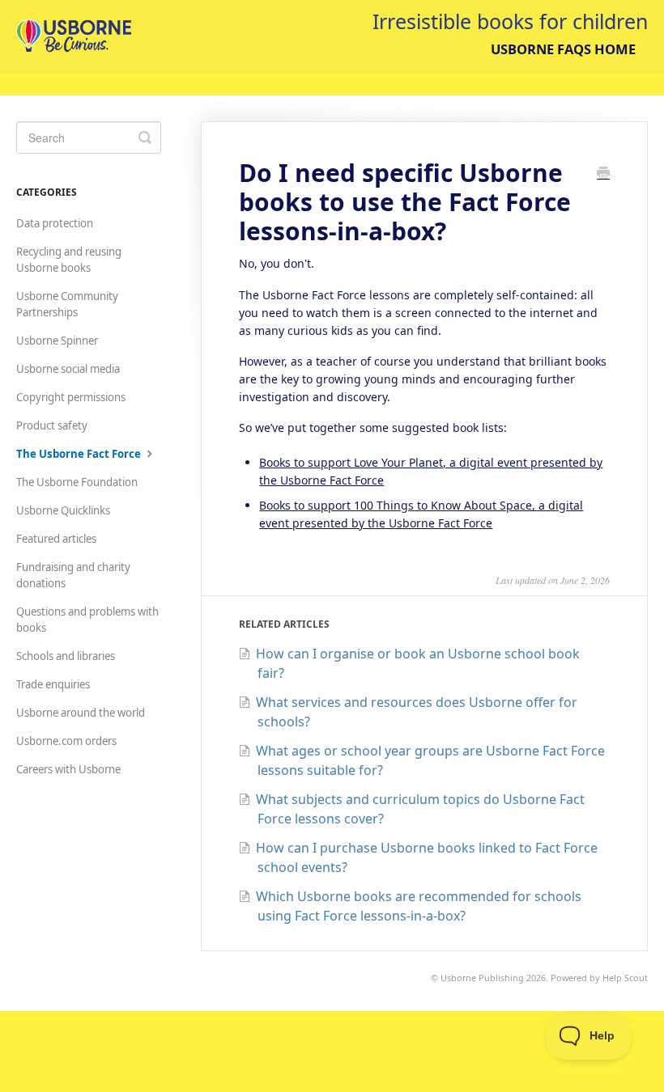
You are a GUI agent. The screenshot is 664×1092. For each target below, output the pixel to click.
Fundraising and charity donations (73, 575)
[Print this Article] (603, 174)
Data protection (54, 223)
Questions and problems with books (87, 619)
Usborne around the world (80, 712)
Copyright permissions (71, 397)
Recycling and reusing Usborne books (68, 259)
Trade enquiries (53, 684)
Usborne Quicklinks (63, 510)
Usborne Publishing (482, 977)
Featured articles (56, 538)
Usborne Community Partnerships (67, 304)
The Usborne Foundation (77, 482)
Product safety (51, 425)
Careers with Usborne (68, 769)
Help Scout (625, 977)
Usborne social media (68, 369)
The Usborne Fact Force (79, 454)
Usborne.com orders (66, 741)
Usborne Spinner (57, 340)
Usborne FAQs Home (563, 49)
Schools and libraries (65, 656)
